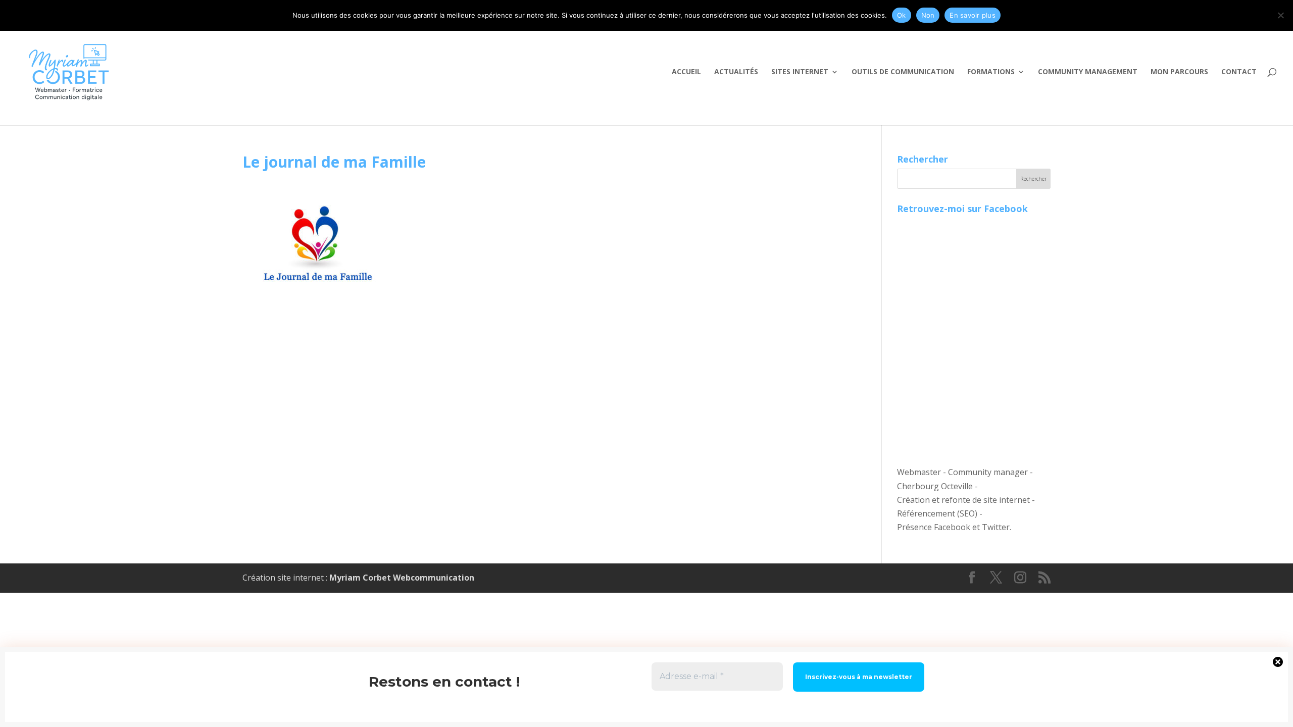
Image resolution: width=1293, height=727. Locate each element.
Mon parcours (1179, 72)
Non (928, 15)
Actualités (736, 72)
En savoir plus (973, 15)
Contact (1239, 72)
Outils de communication (903, 72)
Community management (1087, 72)
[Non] (1280, 15)
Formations (991, 72)
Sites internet (799, 72)
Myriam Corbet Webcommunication (400, 577)
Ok (901, 15)
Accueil (686, 72)
